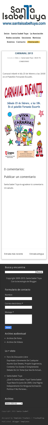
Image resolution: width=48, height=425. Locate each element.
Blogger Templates (21, 422)
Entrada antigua (37, 254)
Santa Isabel (22, 411)
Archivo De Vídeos (15, 342)
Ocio (16, 58)
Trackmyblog (38, 418)
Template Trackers (22, 418)
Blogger (33, 281)
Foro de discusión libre (17, 357)
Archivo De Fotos (14, 338)
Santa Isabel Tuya (14, 376)
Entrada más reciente (13, 254)
